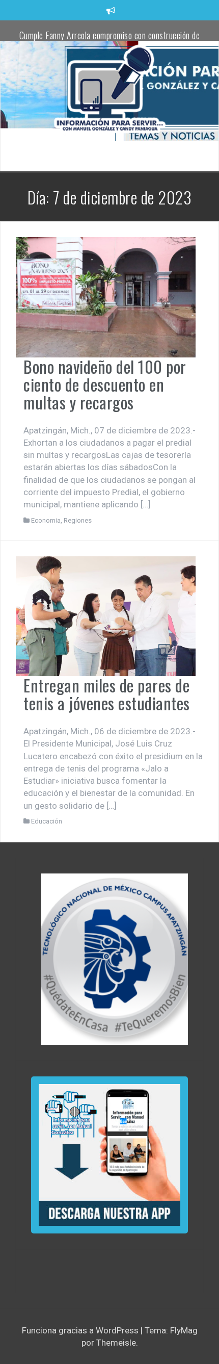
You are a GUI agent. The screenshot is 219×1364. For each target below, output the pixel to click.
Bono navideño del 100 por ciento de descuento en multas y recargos (104, 384)
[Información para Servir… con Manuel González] (109, 90)
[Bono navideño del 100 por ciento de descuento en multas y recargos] (106, 296)
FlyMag (184, 1330)
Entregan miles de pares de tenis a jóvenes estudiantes (106, 694)
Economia (46, 520)
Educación (46, 821)
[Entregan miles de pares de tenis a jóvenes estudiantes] (106, 615)
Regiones (78, 520)
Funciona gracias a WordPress (81, 1330)
